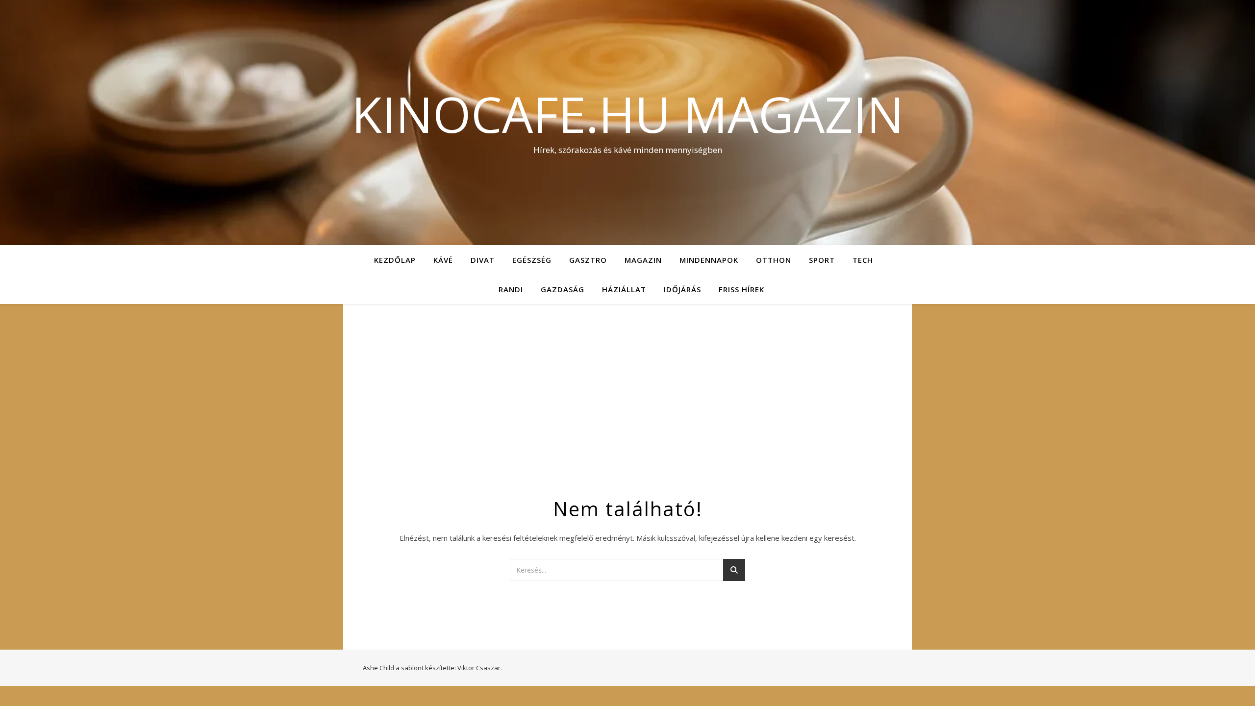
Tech (863, 260)
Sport (822, 260)
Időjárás (682, 289)
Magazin (643, 260)
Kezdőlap (395, 260)
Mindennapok (708, 260)
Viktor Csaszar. (479, 667)
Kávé (443, 260)
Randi (511, 289)
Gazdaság (562, 289)
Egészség (532, 260)
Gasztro (588, 260)
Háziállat (624, 289)
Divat (483, 260)
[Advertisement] (627, 397)
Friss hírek (741, 289)
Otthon (773, 260)
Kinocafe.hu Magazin (627, 113)
